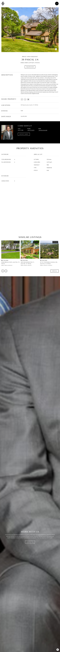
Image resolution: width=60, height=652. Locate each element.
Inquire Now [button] (30, 66)
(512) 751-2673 (31, 130)
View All (54, 271)
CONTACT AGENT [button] (23, 134)
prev (5, 49)
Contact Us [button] (30, 542)
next (9, 49)
